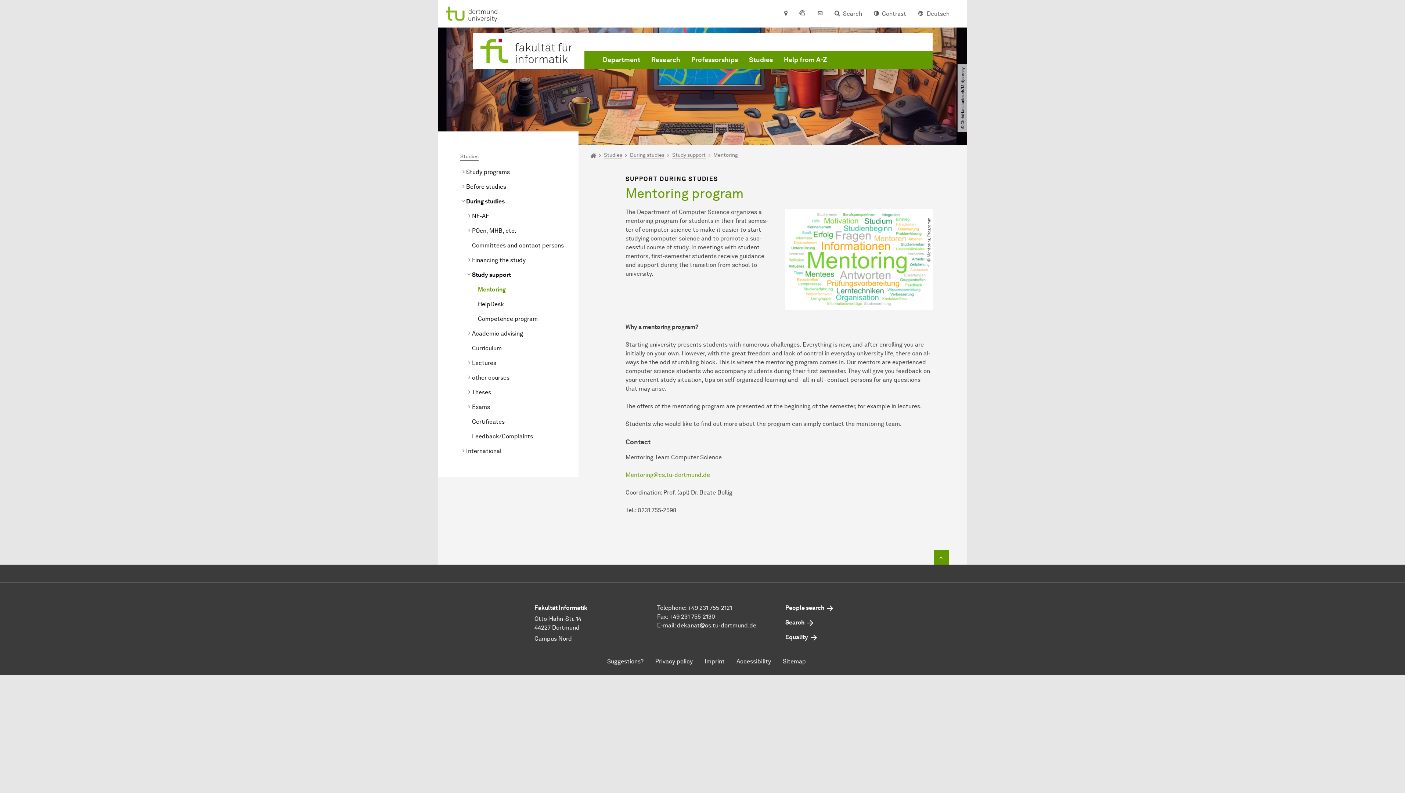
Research (665, 60)
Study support (491, 274)
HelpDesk (491, 304)
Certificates (488, 421)
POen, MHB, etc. (494, 230)
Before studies (486, 186)
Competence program (508, 318)
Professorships (714, 60)
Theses (481, 392)
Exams (481, 406)
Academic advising (497, 333)
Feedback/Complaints (502, 436)
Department (621, 60)
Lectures (484, 362)
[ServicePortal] (802, 14)
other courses (490, 377)
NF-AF (480, 216)
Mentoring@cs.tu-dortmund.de (668, 474)
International (483, 451)
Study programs (488, 172)
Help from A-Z (805, 60)
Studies (761, 60)
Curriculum (487, 348)
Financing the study (499, 260)
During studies (485, 201)
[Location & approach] (785, 14)
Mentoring (492, 289)
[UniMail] (820, 14)
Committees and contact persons (518, 245)
